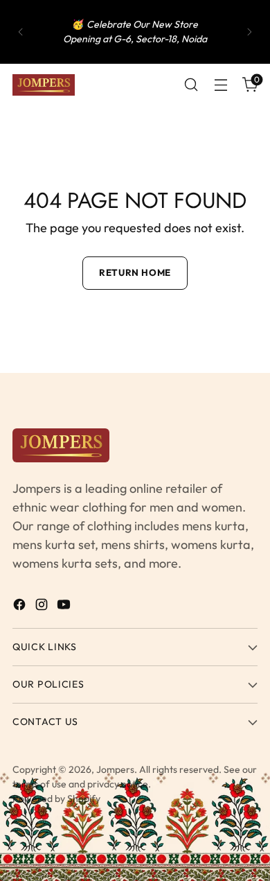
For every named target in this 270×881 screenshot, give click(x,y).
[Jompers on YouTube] (65, 606)
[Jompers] (43, 85)
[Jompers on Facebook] (20, 606)
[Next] (249, 32)
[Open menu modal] (220, 85)
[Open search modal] (191, 85)
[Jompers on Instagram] (43, 606)
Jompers (115, 769)
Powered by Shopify (56, 798)
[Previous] (21, 32)
